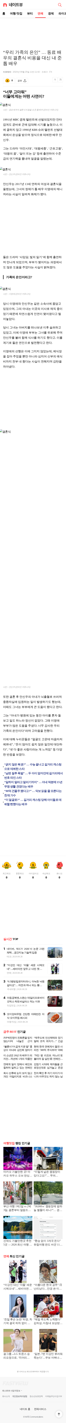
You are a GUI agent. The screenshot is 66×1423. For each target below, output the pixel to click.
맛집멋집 (11, 1005)
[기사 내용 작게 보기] (55, 81)
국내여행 (11, 989)
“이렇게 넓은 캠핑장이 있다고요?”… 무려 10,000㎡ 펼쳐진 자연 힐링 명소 (48, 1174)
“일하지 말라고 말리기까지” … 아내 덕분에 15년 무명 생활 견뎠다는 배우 (33, 784)
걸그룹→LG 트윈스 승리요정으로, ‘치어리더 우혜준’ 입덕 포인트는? (16, 1356)
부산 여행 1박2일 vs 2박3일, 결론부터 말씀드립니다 (17, 1208)
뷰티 (30, 13)
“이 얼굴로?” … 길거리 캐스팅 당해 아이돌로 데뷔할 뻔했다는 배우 (32, 802)
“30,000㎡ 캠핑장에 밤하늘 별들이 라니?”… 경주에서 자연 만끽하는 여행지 (48, 1208)
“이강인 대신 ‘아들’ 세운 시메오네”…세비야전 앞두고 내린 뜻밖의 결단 (25, 969)
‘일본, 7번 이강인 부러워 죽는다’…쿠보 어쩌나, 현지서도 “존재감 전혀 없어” (48, 1356)
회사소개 (6, 1396)
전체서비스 (40, 1409)
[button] (58, 1414)
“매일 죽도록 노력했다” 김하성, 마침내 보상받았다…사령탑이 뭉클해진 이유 (48, 1321)
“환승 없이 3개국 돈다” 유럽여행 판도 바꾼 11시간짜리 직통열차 (48, 1243)
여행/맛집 (16, 13)
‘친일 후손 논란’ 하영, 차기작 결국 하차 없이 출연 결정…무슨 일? (17, 1321)
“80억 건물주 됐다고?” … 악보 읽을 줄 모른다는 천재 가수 (32, 793)
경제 (51, 13)
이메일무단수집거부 (53, 1396)
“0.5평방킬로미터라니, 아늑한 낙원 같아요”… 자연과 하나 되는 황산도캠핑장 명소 (25, 985)
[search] (60, 4)
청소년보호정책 (36, 1396)
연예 (40, 13)
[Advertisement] (33, 29)
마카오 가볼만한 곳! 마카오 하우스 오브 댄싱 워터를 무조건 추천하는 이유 (17, 1174)
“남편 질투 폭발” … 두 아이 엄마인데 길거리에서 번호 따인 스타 (33, 775)
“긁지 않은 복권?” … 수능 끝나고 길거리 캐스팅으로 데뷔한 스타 (32, 766)
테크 (9, 956)
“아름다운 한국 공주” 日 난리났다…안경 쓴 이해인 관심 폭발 (48, 1287)
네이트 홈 (25, 1409)
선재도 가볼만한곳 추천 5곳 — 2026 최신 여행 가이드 (17, 1243)
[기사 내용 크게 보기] (60, 81)
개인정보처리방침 (19, 1396)
